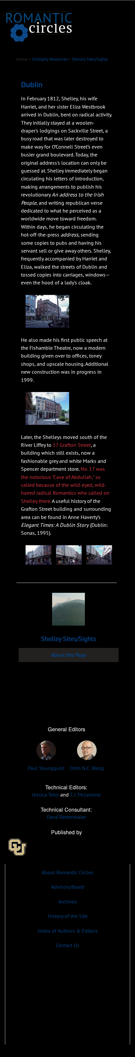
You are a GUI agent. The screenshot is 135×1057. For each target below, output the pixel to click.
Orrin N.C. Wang (86, 767)
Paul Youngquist (46, 767)
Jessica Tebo (45, 794)
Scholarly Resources (50, 59)
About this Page (68, 655)
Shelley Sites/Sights (89, 59)
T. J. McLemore (85, 794)
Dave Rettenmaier (66, 816)
